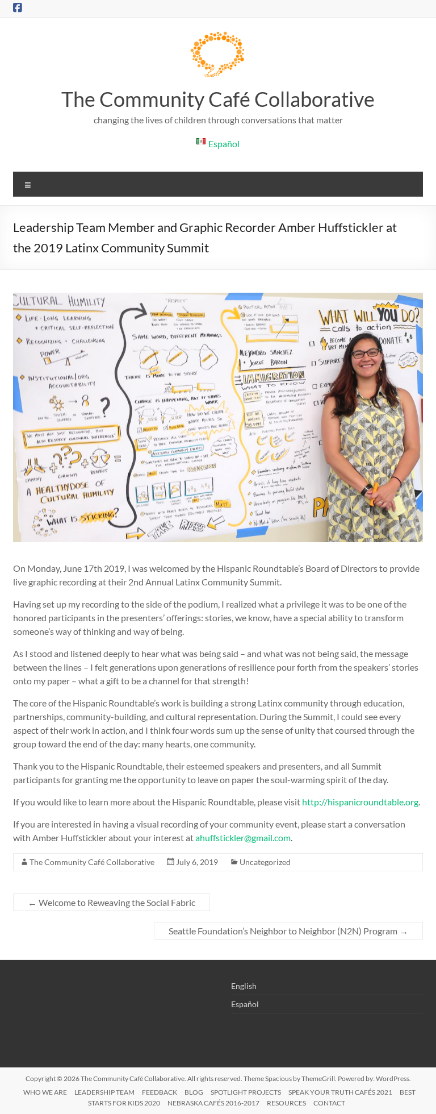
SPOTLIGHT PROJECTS (246, 1092)
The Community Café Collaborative (218, 98)
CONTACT (329, 1103)
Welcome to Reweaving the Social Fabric (111, 902)
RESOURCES (286, 1103)
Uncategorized (265, 862)
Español (245, 1004)
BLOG (194, 1092)
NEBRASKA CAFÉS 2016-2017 (213, 1103)
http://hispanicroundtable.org (360, 801)
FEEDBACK (159, 1092)
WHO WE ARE (45, 1092)
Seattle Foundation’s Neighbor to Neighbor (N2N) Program (288, 930)
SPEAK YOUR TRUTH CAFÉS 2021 (340, 1092)
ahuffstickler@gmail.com (243, 837)
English (244, 986)
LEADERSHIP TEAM (104, 1092)
